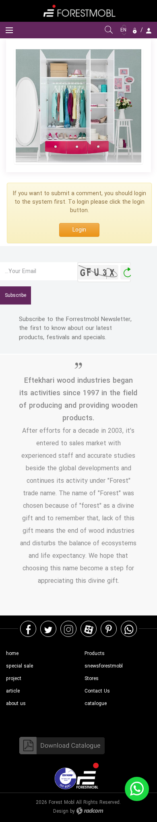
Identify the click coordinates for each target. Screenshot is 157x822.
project (13, 678)
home (12, 653)
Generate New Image (127, 272)
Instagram (68, 629)
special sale (19, 666)
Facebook (28, 629)
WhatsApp (128, 629)
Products (95, 653)
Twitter (48, 629)
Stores (92, 678)
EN (124, 30)
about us (16, 703)
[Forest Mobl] (78, 10)
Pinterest (108, 629)
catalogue (96, 703)
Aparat (88, 629)
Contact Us (97, 691)
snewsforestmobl (104, 666)
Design (60, 811)
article (13, 691)
